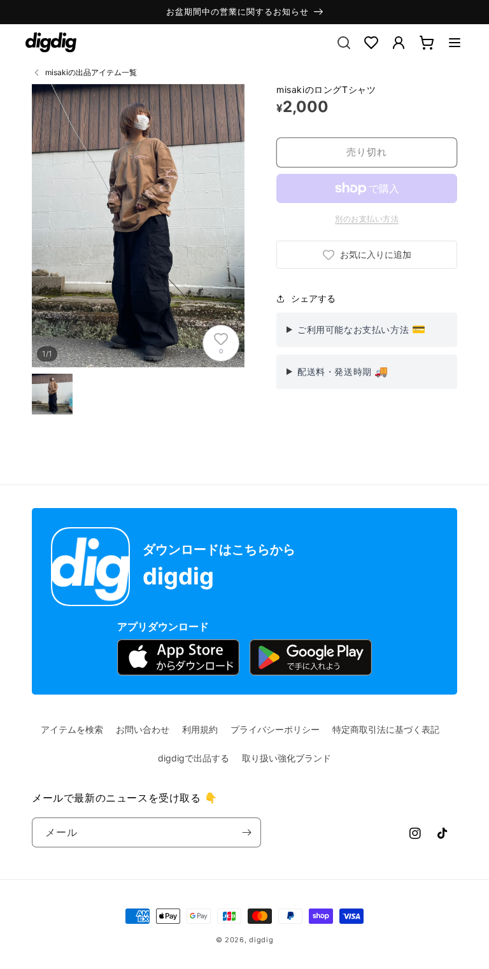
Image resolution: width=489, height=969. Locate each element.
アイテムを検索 (72, 729)
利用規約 (200, 729)
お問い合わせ (142, 729)
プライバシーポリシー (275, 729)
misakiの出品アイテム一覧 (91, 72)
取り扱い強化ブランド (286, 758)
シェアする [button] (313, 298)
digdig (261, 939)
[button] (455, 43)
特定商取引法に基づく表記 (385, 729)
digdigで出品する (193, 758)
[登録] (246, 832)
